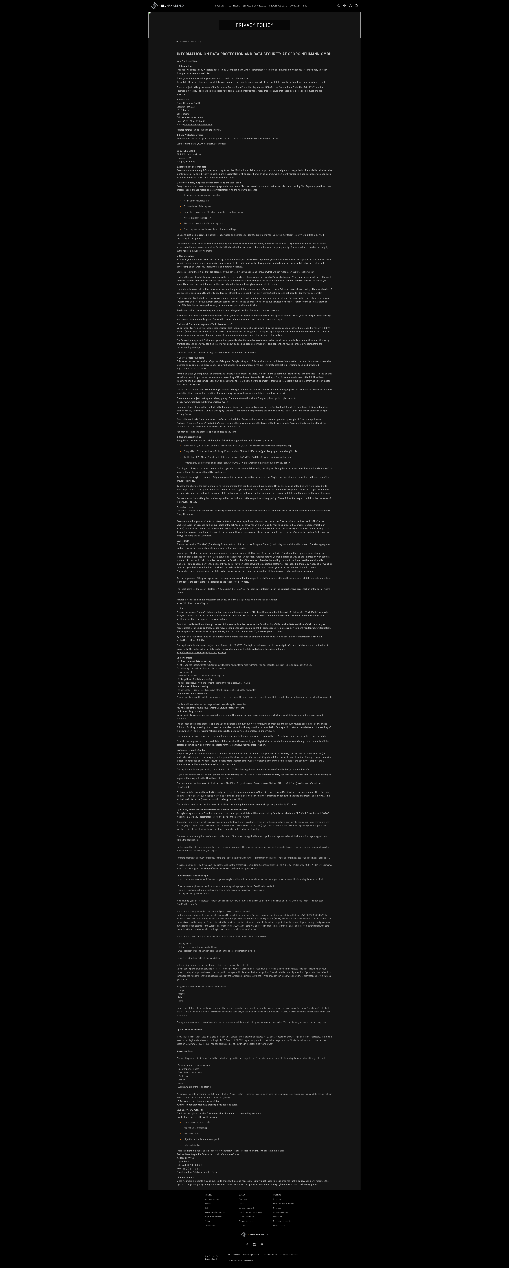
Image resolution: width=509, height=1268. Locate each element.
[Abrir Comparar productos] (345, 6)
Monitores (277, 1208)
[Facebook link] (247, 1244)
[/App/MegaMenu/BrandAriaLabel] (167, 6)
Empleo (207, 1221)
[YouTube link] (262, 1244)
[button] (339, 6)
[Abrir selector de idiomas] (356, 6)
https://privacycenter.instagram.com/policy (292, 570)
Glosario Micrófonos (246, 1217)
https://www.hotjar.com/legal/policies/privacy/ (201, 652)
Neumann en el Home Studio (215, 1212)
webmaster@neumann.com (198, 124)
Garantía (242, 1203)
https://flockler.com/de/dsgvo (192, 603)
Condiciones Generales (289, 1254)
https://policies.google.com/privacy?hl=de (276, 451)
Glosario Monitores (246, 1221)
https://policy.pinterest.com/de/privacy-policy (266, 462)
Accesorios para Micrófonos (283, 1203)
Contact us (243, 1225)
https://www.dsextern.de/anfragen (208, 143)
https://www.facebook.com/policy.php (272, 445)
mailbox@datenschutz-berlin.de (201, 1172)
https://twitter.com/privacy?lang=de (273, 456)
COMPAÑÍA (295, 5)
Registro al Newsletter (213, 1217)
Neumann (183, 42)
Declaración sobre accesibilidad (241, 1261)
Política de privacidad (251, 1254)
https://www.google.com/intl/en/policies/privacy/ (203, 401)
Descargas (243, 1199)
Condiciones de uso (270, 1254)
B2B (305, 5)
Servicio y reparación (247, 1208)
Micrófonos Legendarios (282, 1221)
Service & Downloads (254, 5)
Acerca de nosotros (212, 1199)
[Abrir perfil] (350, 6)
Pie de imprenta (234, 1254)
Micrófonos (277, 1199)
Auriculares (277, 1217)
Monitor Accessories (280, 1212)
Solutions (234, 5)
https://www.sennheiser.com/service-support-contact (231, 868)
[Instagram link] (254, 1244)
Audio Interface (279, 1225)
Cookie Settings (210, 1225)
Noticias (208, 1203)
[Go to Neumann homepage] (254, 1235)
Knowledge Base (278, 5)
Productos (220, 5)
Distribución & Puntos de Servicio (251, 1212)
